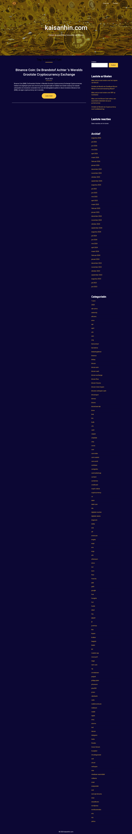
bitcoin (93, 363)
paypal (93, 676)
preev (93, 692)
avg (92, 340)
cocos (93, 445)
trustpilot (94, 751)
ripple (93, 715)
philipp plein (95, 680)
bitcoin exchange (96, 375)
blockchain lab (96, 406)
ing (92, 614)
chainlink (94, 438)
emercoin (94, 535)
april (92, 328)
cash (92, 430)
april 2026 (94, 153)
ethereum (94, 559)
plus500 (94, 688)
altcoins (93, 316)
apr (92, 324)
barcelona (94, 348)
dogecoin (94, 520)
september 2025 (96, 181)
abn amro (94, 308)
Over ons (106, 3)
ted (92, 727)
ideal (92, 610)
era (92, 547)
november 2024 (96, 220)
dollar (93, 524)
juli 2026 (94, 142)
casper (93, 434)
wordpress (94, 806)
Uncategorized (96, 755)
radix (93, 700)
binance (94, 355)
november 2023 (96, 267)
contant (93, 477)
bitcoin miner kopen (97, 387)
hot (92, 602)
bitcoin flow (95, 379)
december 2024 (96, 216)
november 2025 (96, 173)
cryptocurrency (96, 492)
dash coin (94, 504)
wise (92, 798)
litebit (93, 645)
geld (92, 586)
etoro (93, 563)
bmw (93, 410)
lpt (92, 649)
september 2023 (96, 275)
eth (92, 555)
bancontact (95, 344)
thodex (93, 743)
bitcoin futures (96, 383)
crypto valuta (95, 489)
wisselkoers (95, 802)
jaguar (93, 618)
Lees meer (49, 96)
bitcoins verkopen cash (98, 391)
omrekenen (95, 672)
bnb (92, 414)
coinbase (94, 465)
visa (92, 770)
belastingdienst (96, 352)
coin (92, 449)
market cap (95, 653)
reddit (93, 712)
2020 (93, 305)
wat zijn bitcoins (96, 794)
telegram (94, 735)
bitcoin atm (95, 367)
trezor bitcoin (95, 747)
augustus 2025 (96, 185)
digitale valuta (95, 516)
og (92, 669)
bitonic (93, 402)
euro (92, 571)
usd (92, 759)
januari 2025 (95, 212)
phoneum (94, 684)
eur (92, 567)
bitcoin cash (95, 371)
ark (92, 332)
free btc (94, 579)
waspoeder (95, 786)
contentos (94, 481)
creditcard (94, 485)
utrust (93, 762)
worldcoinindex (96, 809)
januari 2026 (95, 165)
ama (92, 320)
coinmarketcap (96, 473)
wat (92, 790)
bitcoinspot (95, 395)
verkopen (94, 766)
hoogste (94, 598)
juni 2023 (94, 286)
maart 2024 (95, 251)
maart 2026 (95, 157)
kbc (92, 629)
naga (93, 661)
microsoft (94, 657)
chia (92, 442)
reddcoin (94, 708)
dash (93, 500)
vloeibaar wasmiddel (98, 774)
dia (92, 508)
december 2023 (96, 263)
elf (92, 532)
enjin (92, 543)
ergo (92, 551)
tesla (93, 739)
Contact (115, 3)
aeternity (94, 312)
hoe (92, 594)
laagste (93, 641)
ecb (92, 528)
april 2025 (94, 200)
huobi (93, 606)
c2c (92, 426)
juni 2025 (94, 193)
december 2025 (96, 169)
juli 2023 (94, 283)
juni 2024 (94, 239)
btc (92, 418)
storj (92, 719)
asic (92, 336)
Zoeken (93, 62)
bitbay (93, 359)
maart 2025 (95, 204)
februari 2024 (95, 255)
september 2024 (96, 228)
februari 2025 (95, 208)
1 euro (93, 301)
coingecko (94, 469)
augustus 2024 (96, 232)
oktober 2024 (95, 224)
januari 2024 (95, 259)
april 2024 (94, 247)
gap (92, 582)
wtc (92, 813)
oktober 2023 (95, 271)
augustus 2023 (96, 279)
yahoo (93, 821)
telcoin (93, 731)
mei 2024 (94, 243)
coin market (95, 457)
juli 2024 (94, 236)
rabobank (94, 696)
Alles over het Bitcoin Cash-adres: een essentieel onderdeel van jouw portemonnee (103, 101)
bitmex (93, 398)
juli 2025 (94, 189)
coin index (94, 453)
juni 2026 (94, 146)
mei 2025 (94, 196)
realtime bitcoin (96, 704)
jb (92, 622)
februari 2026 (95, 161)
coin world (94, 461)
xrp (92, 817)
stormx (93, 723)
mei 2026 (94, 149)
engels (93, 539)
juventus (94, 625)
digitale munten (96, 512)
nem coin (94, 665)
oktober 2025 (95, 177)
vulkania (94, 778)
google (93, 590)
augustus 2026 (96, 138)
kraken (93, 637)
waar (93, 782)
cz (92, 496)
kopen (93, 633)
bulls (92, 422)
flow (92, 575)
